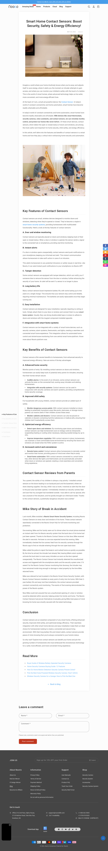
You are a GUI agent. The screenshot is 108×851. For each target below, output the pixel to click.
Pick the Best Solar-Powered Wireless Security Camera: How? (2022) (52, 673)
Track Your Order (67, 786)
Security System (87, 779)
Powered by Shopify (62, 846)
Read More (6, 436)
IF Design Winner (15, 782)
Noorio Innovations (50, 846)
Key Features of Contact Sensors (14, 414)
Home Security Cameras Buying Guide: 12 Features (46, 666)
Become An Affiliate (16, 790)
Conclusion (6, 432)
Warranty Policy (35, 793)
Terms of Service (35, 779)
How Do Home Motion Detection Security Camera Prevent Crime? (51, 670)
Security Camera (87, 775)
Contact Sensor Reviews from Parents (15, 423)
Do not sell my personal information (41, 797)
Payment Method (36, 782)
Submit (93, 760)
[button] (89, 6)
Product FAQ (66, 782)
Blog (11, 786)
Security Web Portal (68, 790)
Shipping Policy (35, 786)
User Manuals (66, 775)
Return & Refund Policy (37, 790)
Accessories (86, 782)
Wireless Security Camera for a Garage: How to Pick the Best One (51, 676)
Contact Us (65, 779)
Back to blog (55, 684)
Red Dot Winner (15, 779)
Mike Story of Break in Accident (13, 428)
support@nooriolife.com (57, 813)
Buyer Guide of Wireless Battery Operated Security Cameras (49, 663)
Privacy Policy (34, 775)
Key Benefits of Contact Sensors (13, 419)
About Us (13, 775)
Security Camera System (90, 786)
